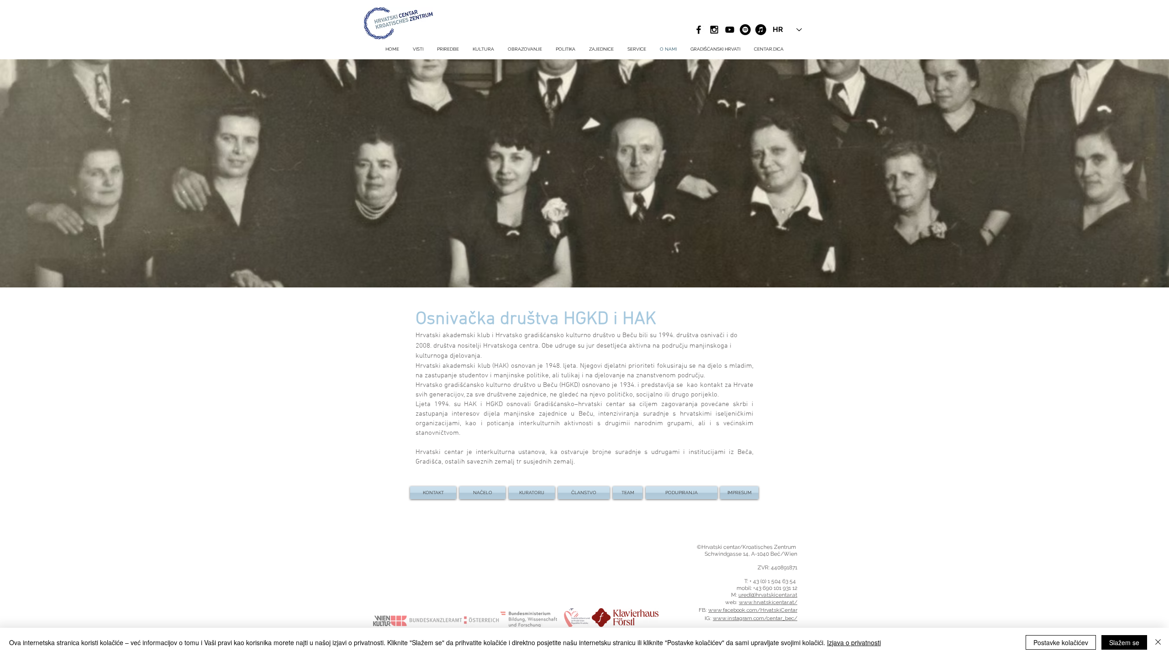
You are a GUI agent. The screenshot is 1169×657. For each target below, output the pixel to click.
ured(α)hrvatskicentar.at (767, 595)
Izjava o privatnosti (854, 642)
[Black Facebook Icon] (698, 29)
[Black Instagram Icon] (714, 29)
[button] (637, 49)
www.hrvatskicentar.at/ (768, 602)
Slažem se (1124, 642)
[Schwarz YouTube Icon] (729, 29)
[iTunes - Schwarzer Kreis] (760, 29)
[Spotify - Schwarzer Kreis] (745, 29)
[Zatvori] (1158, 642)
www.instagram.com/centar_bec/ (755, 618)
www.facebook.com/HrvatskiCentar (752, 610)
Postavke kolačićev (1060, 642)
